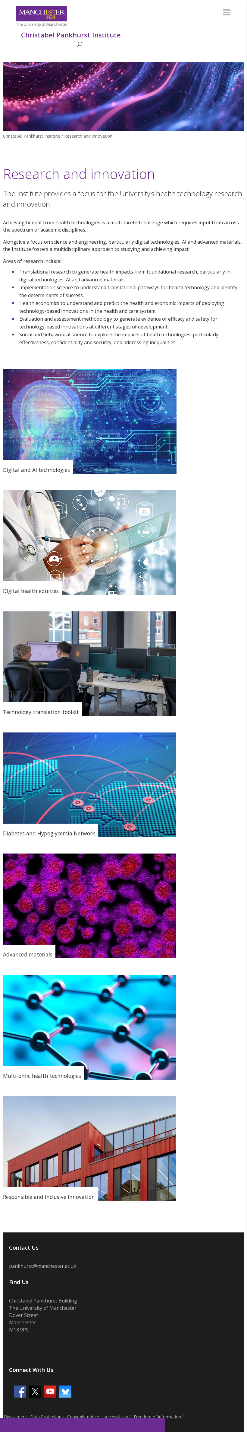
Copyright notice (83, 1417)
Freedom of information (157, 1417)
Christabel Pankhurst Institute (31, 136)
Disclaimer (14, 1417)
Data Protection (45, 1417)
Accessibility (116, 1417)
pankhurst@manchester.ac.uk (42, 1266)
